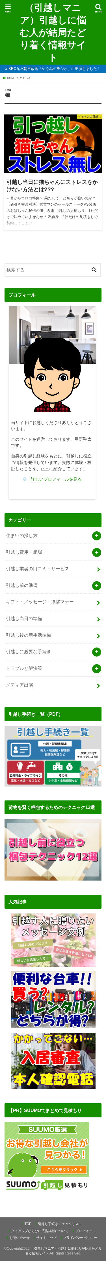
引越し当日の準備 (24, 618)
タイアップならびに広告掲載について (40, 1231)
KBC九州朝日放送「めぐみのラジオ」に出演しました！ (54, 69)
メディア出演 (19, 684)
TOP (28, 1224)
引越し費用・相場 (24, 552)
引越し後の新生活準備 (28, 635)
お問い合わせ (19, 1237)
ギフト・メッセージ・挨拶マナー (40, 601)
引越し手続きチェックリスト (60, 1224)
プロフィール (85, 1231)
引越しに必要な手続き (28, 651)
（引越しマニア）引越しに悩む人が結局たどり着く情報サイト (53, 32)
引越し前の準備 (22, 585)
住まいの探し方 (22, 535)
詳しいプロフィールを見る (56, 479)
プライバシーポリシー (80, 1237)
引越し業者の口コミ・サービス (37, 568)
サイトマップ (46, 1237)
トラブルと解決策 (24, 668)
